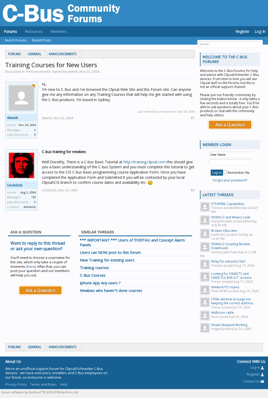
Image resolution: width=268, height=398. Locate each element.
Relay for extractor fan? (228, 261)
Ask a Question (40, 290)
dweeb (12, 118)
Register (242, 31)
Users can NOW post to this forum (110, 252)
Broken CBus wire (224, 230)
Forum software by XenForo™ (40, 392)
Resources (34, 31)
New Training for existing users (107, 260)
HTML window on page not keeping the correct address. (232, 301)
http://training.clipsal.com (145, 161)
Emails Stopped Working (229, 325)
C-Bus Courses (92, 275)
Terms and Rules (43, 384)
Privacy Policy (16, 384)
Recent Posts (41, 40)
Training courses (94, 267)
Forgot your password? (230, 180)
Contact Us (252, 381)
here (31, 266)
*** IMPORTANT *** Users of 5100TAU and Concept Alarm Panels (132, 242)
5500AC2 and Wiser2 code (230, 217)
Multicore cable (222, 312)
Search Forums (16, 40)
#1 (193, 118)
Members (59, 31)
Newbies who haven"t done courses (111, 290)
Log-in (255, 367)
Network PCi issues (225, 287)
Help (64, 384)
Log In (260, 31)
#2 (193, 190)
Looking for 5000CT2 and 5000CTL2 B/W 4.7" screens (231, 275)
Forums (10, 31)
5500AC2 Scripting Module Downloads (230, 246)
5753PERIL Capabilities (227, 204)
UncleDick (15, 185)
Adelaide (30, 207)
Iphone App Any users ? (100, 282)
